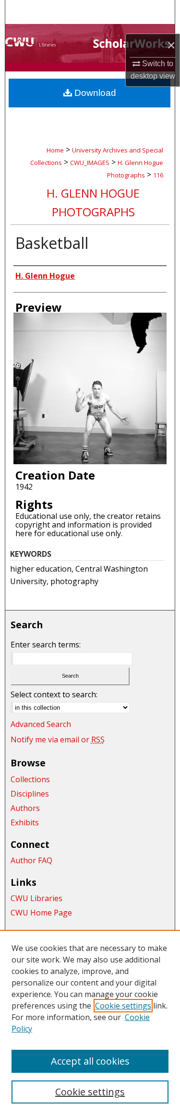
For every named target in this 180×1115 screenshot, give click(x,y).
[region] (90, 1022)
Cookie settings (123, 1005)
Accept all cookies (90, 1061)
